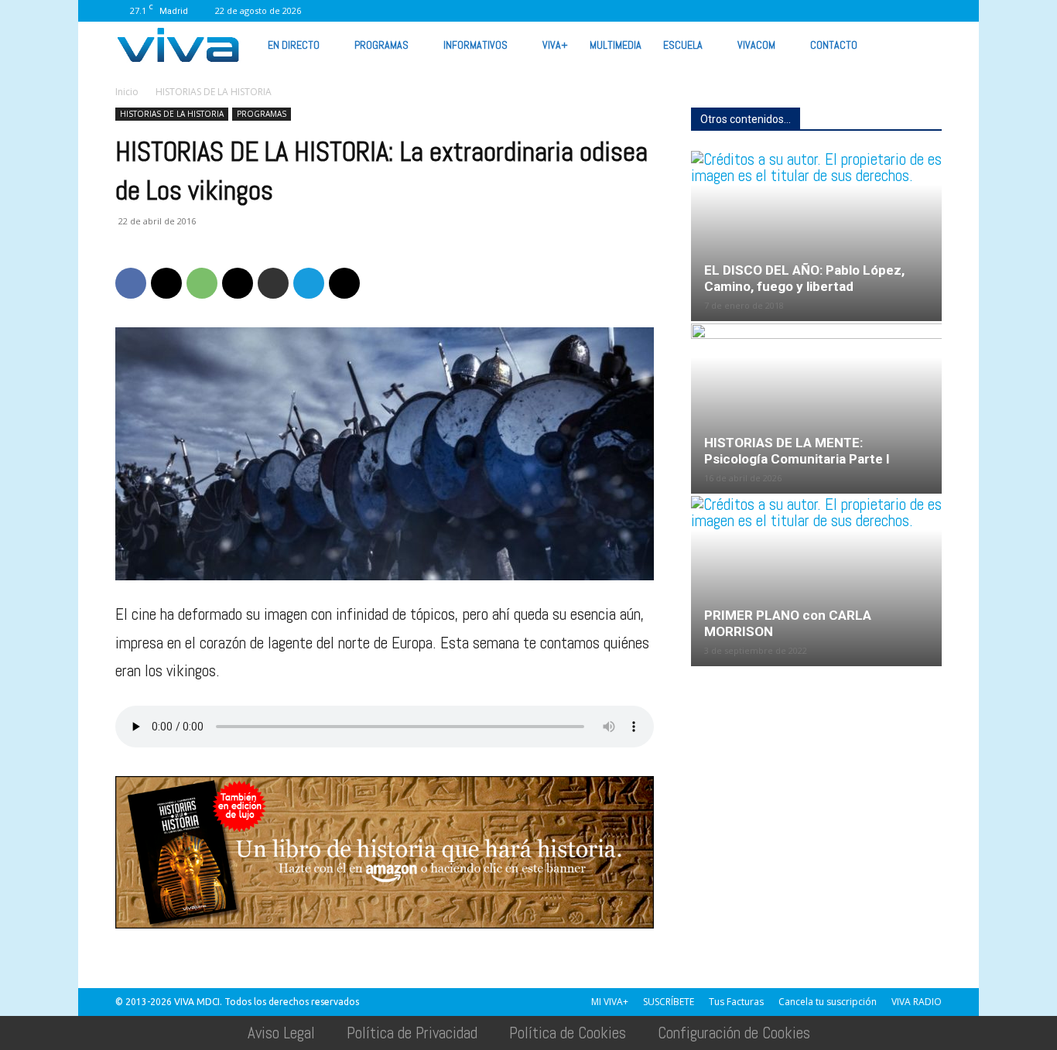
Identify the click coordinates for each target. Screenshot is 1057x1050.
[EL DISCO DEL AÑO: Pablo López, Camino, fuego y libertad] (816, 236)
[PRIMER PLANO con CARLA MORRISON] (816, 581)
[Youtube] (904, 11)
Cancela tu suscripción (827, 1001)
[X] (828, 11)
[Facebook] (725, 11)
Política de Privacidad (412, 1032)
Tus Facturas (736, 1001)
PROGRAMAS (381, 45)
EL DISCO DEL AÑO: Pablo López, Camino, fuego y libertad (804, 278)
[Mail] (776, 11)
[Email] (237, 283)
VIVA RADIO (916, 1001)
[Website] (853, 11)
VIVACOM (756, 45)
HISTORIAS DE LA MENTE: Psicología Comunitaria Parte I (797, 451)
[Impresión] (273, 283)
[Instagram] (751, 11)
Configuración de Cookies (734, 1032)
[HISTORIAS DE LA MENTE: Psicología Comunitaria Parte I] (816, 408)
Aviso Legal (281, 1032)
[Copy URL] (344, 283)
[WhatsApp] (879, 11)
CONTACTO (833, 45)
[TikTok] (802, 11)
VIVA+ (555, 45)
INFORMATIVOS (475, 45)
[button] (923, 44)
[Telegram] (308, 283)
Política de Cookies (567, 1032)
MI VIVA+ (609, 1001)
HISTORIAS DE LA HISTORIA (172, 113)
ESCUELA (683, 45)
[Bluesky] (930, 11)
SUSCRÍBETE (668, 1001)
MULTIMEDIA (615, 45)
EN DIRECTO (294, 45)
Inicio (127, 91)
